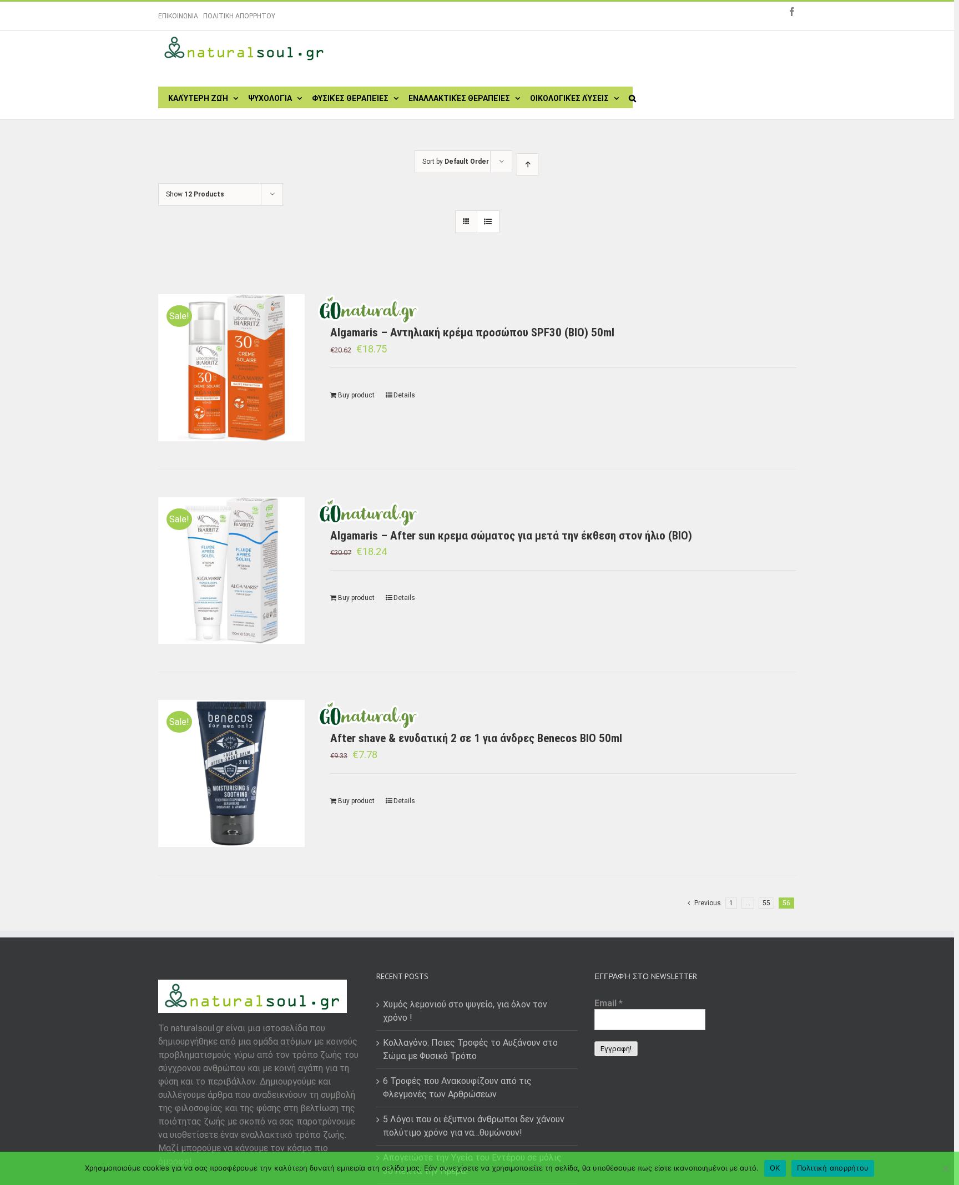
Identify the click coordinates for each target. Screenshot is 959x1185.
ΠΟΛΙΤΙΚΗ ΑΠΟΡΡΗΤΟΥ (239, 16)
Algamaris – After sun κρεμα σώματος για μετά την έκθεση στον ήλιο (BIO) (511, 535)
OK (775, 1167)
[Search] (632, 97)
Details (404, 395)
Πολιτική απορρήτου (833, 1167)
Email (608, 1003)
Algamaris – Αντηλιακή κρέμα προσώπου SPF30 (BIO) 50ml (472, 332)
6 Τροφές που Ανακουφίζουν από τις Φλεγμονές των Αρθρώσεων (457, 1088)
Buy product (356, 395)
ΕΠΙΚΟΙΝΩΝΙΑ (178, 16)
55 (766, 903)
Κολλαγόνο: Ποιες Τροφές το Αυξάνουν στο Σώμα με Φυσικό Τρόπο (470, 1049)
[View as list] (488, 222)
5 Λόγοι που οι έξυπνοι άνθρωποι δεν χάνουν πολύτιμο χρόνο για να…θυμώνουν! (473, 1126)
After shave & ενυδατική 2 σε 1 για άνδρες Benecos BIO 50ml (476, 738)
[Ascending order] (527, 164)
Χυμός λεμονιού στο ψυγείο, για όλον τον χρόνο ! (465, 1011)
